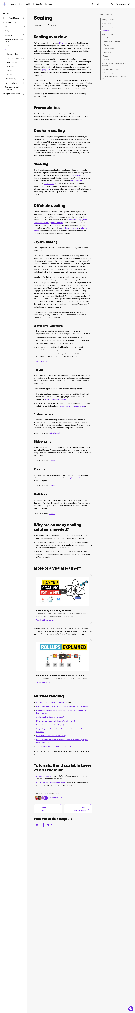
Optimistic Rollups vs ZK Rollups (50, 725)
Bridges (7, 31)
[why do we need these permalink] (33, 527)
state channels (57, 222)
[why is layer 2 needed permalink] (33, 325)
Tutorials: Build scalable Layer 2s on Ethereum (114, 78)
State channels (12, 62)
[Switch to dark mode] (111, 4)
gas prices (46, 70)
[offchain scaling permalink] (33, 205)
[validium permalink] (33, 494)
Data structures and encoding (12, 88)
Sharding (106, 30)
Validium (9, 74)
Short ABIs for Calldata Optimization (50, 783)
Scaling (7, 50)
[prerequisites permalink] (33, 107)
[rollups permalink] (33, 369)
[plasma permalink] (33, 469)
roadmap (76, 175)
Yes (40, 825)
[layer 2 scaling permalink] (33, 242)
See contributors (55, 798)
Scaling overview (108, 20)
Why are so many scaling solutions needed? (114, 64)
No (51, 825)
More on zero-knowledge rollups (72, 406)
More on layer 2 (40, 362)
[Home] (4, 4)
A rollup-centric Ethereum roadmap (51, 702)
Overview (7, 13)
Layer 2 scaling (108, 38)
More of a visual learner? (110, 69)
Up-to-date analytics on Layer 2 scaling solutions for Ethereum (62, 706)
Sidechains (10, 66)
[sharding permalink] (33, 164)
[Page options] (44, 25)
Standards (8, 35)
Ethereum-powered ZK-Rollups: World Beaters (55, 721)
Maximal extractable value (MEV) (14, 40)
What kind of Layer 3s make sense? (51, 735)
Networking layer (11, 83)
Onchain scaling (107, 27)
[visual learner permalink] (33, 568)
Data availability (10, 79)
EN (124, 4)
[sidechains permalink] (33, 441)
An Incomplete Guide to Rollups (50, 717)
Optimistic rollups (12, 54)
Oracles (7, 46)
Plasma (9, 70)
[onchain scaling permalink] (33, 130)
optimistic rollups (75, 220)
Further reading (107, 73)
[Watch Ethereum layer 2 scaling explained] (63, 591)
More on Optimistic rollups (55, 399)
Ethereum (63, 43)
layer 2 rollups (76, 181)
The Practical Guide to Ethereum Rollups (53, 746)
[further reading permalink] (33, 696)
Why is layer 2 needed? (112, 41)
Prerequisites (106, 23)
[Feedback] (130, 1008)
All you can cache (43, 776)
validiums (74, 228)
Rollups (106, 45)
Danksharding (49, 183)
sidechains (65, 228)
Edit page (52, 25)
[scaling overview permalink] (33, 37)
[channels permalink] (33, 414)
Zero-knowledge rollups (15, 58)
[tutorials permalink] (33, 767)
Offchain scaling (107, 34)
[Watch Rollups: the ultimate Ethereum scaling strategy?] (63, 656)
